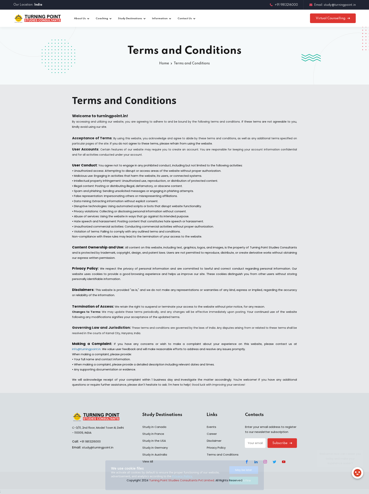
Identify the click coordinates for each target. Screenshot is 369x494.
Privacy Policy (182, 476)
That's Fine (243, 480)
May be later (243, 470)
